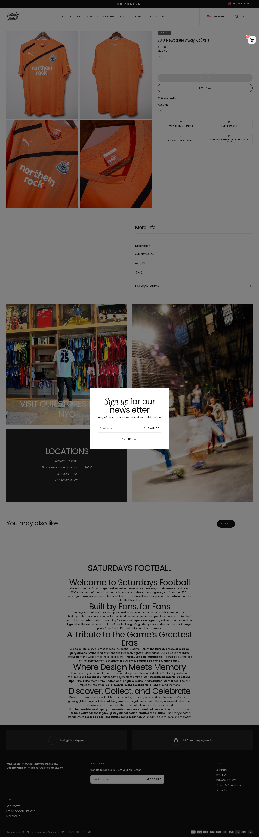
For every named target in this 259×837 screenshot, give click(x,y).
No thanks (129, 438)
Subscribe (151, 428)
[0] (252, 40)
